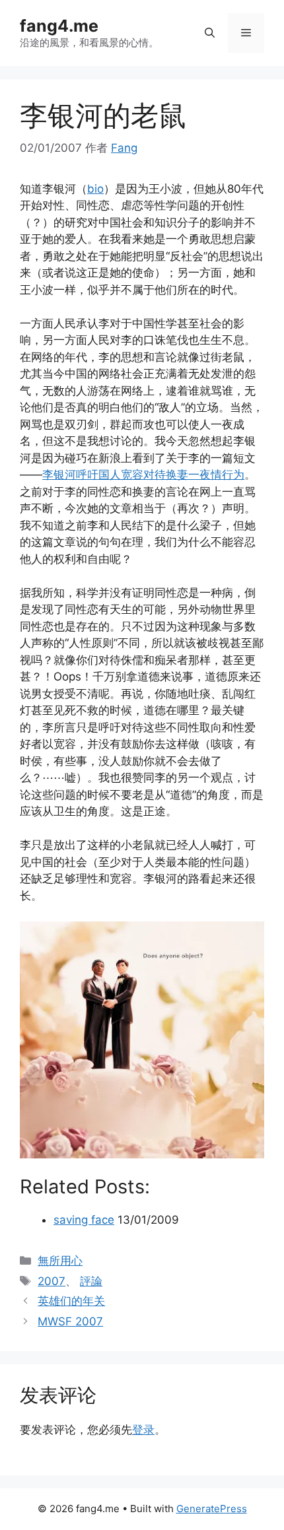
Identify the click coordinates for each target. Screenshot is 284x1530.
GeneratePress (211, 1508)
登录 (143, 1429)
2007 (51, 1281)
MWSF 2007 (70, 1321)
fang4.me (59, 26)
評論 (91, 1281)
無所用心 (60, 1260)
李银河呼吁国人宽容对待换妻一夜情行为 (143, 474)
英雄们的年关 (71, 1301)
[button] (210, 33)
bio (95, 188)
